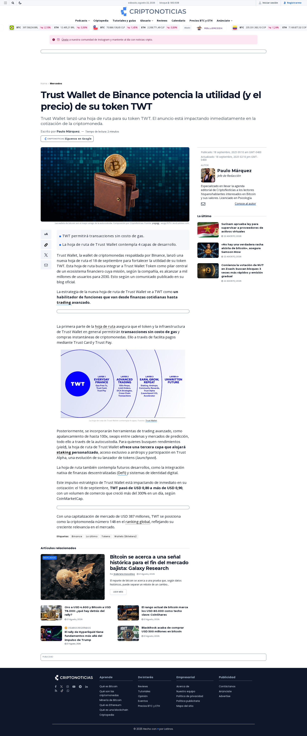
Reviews (162, 20)
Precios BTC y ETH (201, 20)
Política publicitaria (188, 701)
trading (64, 302)
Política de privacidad (189, 696)
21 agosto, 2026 (146, 574)
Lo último (92, 536)
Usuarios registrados (79, 628)
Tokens (106, 536)
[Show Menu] (5, 3)
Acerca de (182, 686)
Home (44, 83)
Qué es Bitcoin (108, 686)
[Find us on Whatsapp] (68, 691)
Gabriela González (124, 574)
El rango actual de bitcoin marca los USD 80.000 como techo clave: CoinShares (165, 610)
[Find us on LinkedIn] (86, 687)
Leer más (119, 591)
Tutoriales (144, 691)
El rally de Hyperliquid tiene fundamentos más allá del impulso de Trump (84, 636)
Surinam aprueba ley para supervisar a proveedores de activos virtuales (242, 227)
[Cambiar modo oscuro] (20, 3)
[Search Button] (13, 3)
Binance (77, 536)
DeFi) (122, 472)
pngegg (155, 223)
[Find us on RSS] (56, 691)
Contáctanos (227, 686)
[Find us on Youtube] (73, 687)
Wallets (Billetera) (125, 536)
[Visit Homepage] (153, 11)
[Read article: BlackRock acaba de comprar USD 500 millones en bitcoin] (128, 633)
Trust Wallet (151, 420)
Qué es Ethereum (110, 705)
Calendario (178, 20)
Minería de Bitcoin (110, 700)
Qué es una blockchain (113, 710)
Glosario (145, 20)
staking (64, 452)
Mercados (56, 83)
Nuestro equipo (185, 691)
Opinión (143, 696)
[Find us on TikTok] (62, 691)
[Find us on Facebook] (55, 687)
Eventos (143, 701)
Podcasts (81, 20)
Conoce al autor (245, 204)
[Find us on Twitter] (61, 687)
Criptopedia (100, 20)
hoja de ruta (105, 326)
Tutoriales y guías (124, 20)
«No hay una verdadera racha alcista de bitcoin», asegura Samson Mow (242, 248)
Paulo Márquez (68, 131)
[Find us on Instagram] (67, 687)
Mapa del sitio (184, 706)
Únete (65, 39)
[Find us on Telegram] (80, 687)
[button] (46, 249)
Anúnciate (223, 20)
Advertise (224, 696)
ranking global (137, 521)
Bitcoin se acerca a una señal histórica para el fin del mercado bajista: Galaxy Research (149, 562)
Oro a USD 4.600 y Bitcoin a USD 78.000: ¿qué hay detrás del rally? (88, 610)
